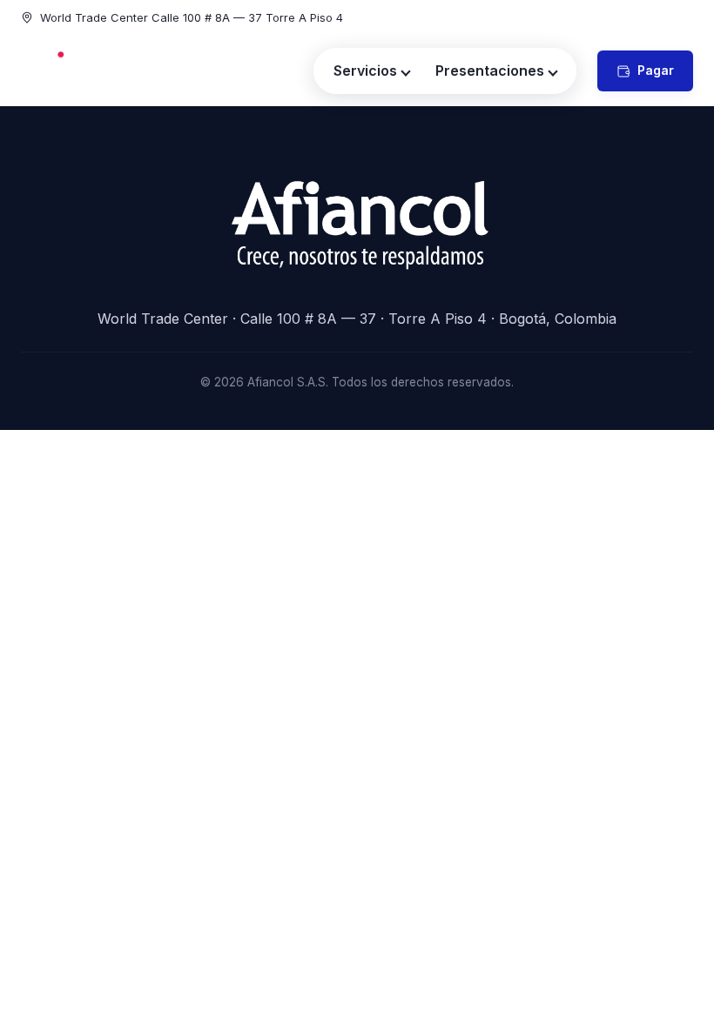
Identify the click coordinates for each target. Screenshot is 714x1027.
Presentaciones (489, 70)
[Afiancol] (82, 71)
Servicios (365, 70)
